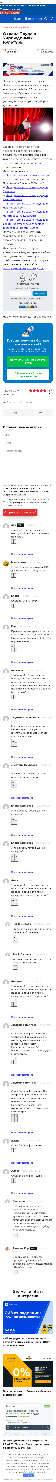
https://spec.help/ (22, 1267)
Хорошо (28, 1475)
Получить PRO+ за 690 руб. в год (28, 361)
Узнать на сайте (10, 12)
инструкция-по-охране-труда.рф (23, 268)
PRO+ (20, 525)
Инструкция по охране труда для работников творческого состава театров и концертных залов (25, 223)
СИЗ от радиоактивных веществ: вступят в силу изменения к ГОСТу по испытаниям (26, 1342)
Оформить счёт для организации (28, 375)
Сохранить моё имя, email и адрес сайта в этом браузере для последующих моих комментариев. (27, 502)
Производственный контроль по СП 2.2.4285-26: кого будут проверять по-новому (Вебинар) (27, 1444)
